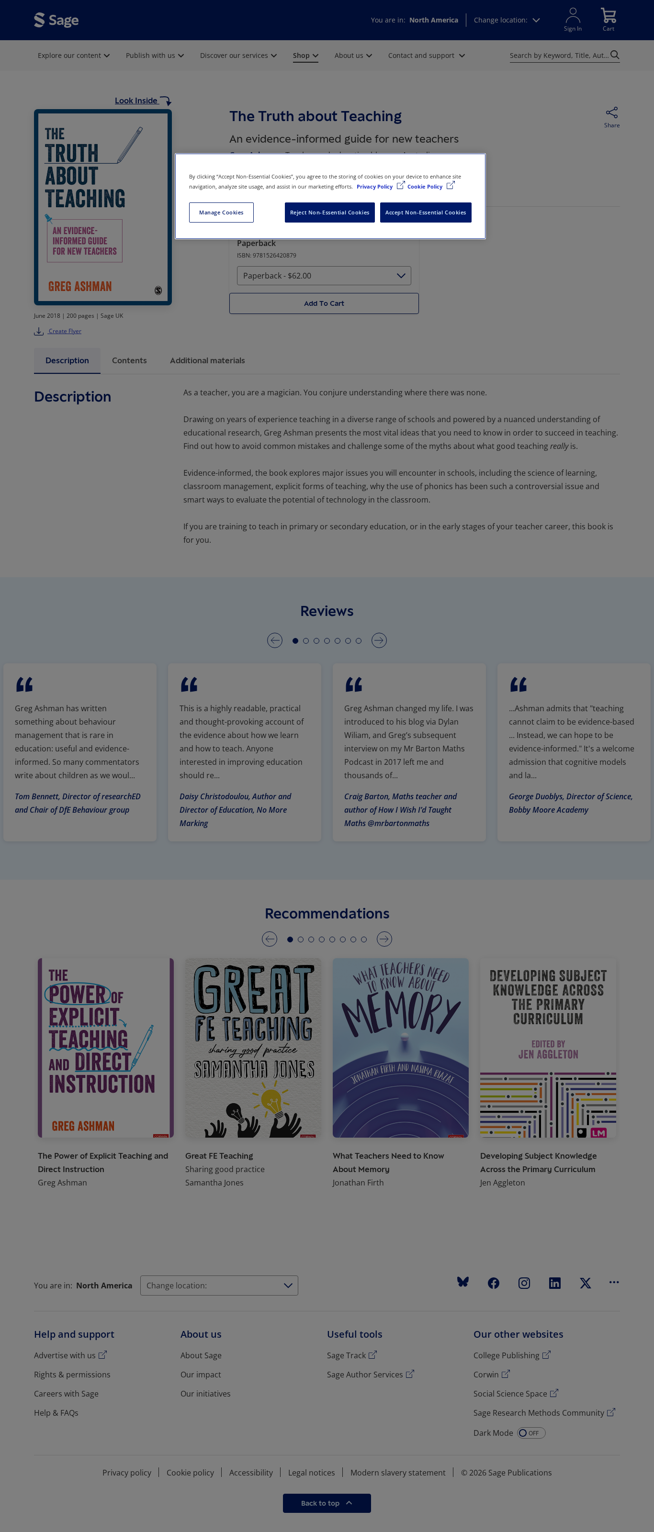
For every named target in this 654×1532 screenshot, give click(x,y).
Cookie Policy (425, 186)
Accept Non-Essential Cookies (425, 212)
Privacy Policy (375, 186)
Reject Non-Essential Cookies (330, 212)
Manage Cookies (221, 212)
